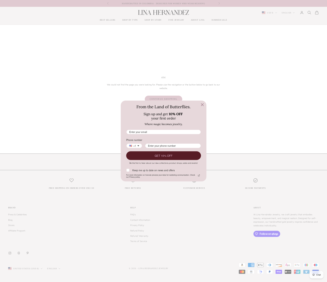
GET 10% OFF (164, 156)
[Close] (202, 105)
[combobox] (134, 145)
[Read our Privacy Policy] (199, 175)
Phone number (134, 140)
